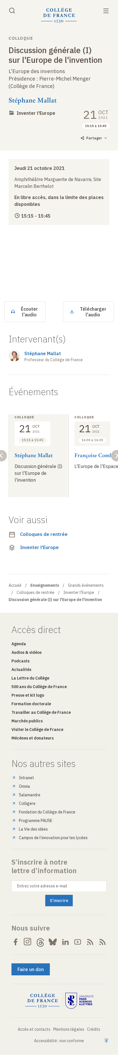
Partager (94, 138)
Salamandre (29, 794)
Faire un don (30, 969)
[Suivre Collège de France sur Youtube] (78, 942)
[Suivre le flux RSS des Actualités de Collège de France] (90, 942)
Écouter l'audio (29, 311)
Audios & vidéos (26, 652)
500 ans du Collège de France (39, 686)
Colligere (27, 803)
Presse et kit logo (27, 695)
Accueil (15, 585)
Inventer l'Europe (36, 113)
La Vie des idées (33, 829)
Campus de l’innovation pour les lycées (53, 837)
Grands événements (86, 585)
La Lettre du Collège (30, 678)
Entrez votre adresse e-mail (42, 886)
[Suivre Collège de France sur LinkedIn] (65, 942)
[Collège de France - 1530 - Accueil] (59, 15)
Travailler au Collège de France (41, 712)
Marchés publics (27, 721)
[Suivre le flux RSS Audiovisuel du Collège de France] (103, 942)
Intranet (26, 777)
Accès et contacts (34, 1029)
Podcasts (20, 661)
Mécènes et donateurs (32, 738)
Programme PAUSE (35, 820)
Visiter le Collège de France (37, 729)
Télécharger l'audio (93, 311)
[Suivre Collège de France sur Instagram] (28, 942)
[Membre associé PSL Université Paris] (79, 1001)
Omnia (24, 786)
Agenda (18, 643)
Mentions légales (68, 1029)
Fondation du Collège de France (47, 812)
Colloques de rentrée (44, 534)
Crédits (93, 1029)
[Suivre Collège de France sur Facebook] (15, 942)
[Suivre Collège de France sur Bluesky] (53, 942)
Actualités (21, 669)
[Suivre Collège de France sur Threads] (40, 942)
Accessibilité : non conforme (59, 1040)
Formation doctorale (31, 703)
